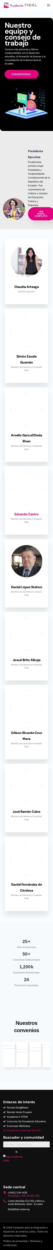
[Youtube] (30, 1152)
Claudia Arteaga (26, 287)
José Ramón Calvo (26, 811)
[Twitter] (16, 1152)
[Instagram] (36, 1152)
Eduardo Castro (26, 514)
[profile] (27, 281)
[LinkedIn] (23, 1152)
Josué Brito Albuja (26, 660)
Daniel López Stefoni (26, 587)
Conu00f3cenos (21, 74)
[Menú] (48, 5)
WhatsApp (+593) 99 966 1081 (24, 1196)
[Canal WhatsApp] (43, 1152)
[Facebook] (10, 1152)
